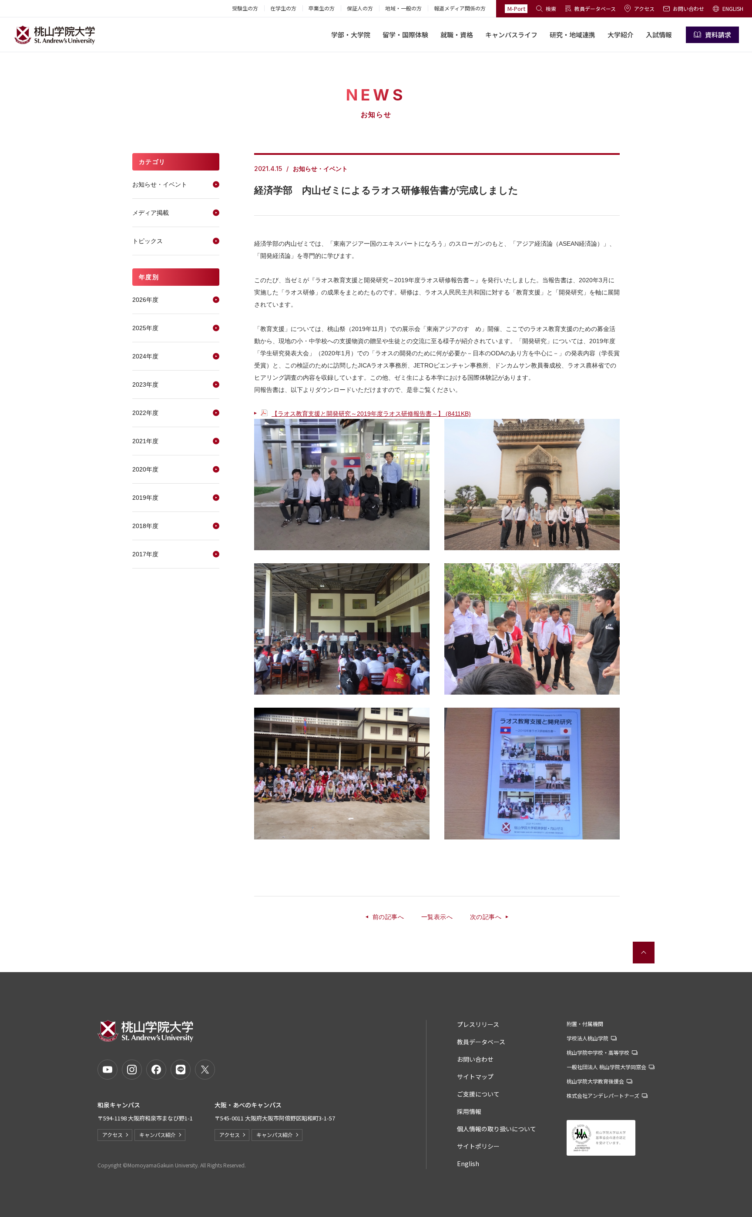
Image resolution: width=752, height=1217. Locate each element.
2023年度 (145, 384)
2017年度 (145, 554)
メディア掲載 (150, 212)
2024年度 (145, 356)
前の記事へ (388, 917)
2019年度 (145, 497)
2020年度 (145, 469)
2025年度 (145, 327)
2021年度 (145, 441)
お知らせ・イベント (159, 184)
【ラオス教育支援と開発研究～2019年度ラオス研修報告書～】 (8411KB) (371, 413)
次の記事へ (485, 917)
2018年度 (145, 525)
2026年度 (145, 299)
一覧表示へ (437, 917)
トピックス (147, 240)
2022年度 (145, 412)
